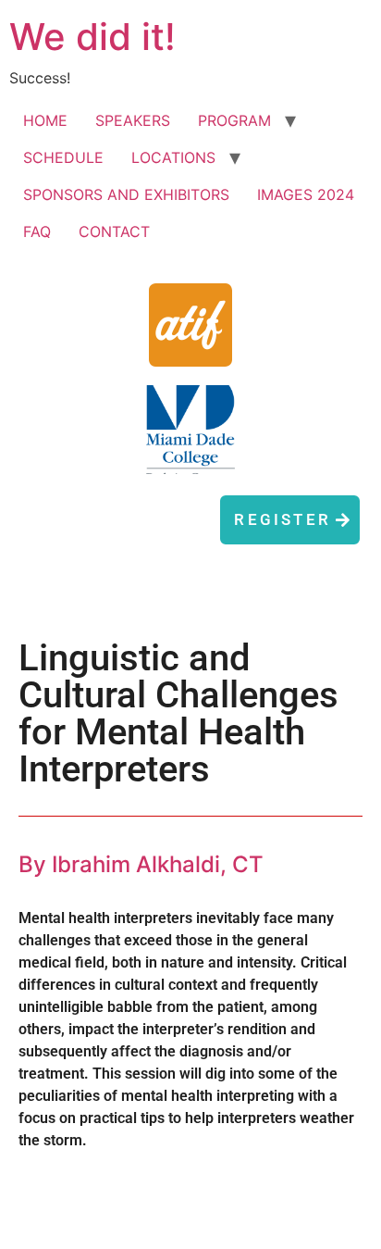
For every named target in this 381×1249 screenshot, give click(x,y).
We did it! (92, 36)
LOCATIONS (173, 157)
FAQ (37, 231)
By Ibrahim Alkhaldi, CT (141, 864)
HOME (45, 120)
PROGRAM (234, 120)
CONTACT (114, 231)
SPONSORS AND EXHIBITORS (126, 194)
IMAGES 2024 (305, 194)
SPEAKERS (132, 120)
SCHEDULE (63, 157)
